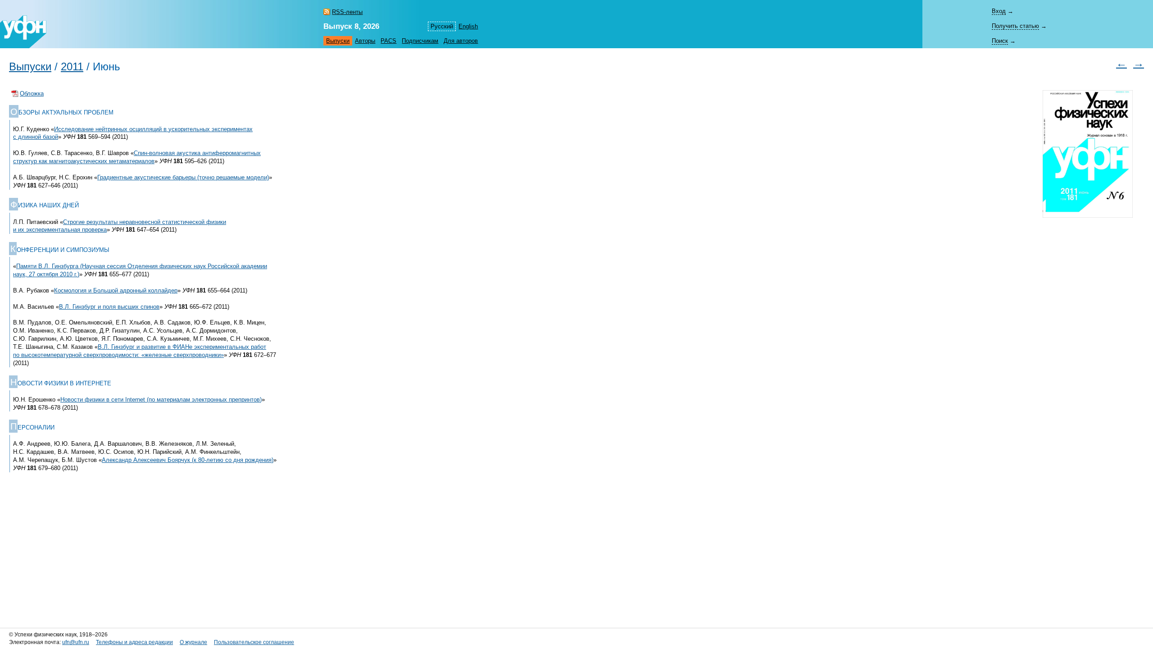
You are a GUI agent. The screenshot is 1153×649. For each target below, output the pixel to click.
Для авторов (461, 40)
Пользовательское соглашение (254, 642)
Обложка (32, 93)
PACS (388, 40)
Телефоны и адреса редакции (134, 642)
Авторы (365, 40)
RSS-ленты (347, 12)
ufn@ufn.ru (75, 642)
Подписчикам (420, 40)
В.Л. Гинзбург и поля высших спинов (109, 306)
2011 (72, 67)
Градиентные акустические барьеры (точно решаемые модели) (183, 177)
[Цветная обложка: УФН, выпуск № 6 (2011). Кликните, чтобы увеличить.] (1087, 159)
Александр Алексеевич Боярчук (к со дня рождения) (187, 460)
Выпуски (338, 40)
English (468, 26)
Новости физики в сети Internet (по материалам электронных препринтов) (161, 399)
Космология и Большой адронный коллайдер (115, 290)
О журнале (193, 642)
